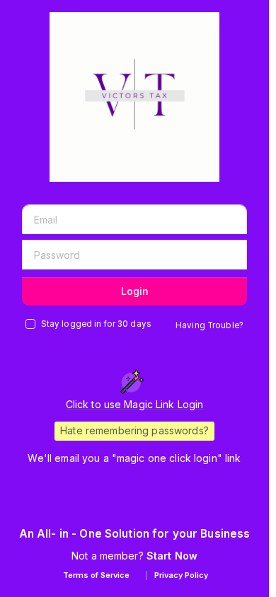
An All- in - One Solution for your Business (135, 533)
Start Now (171, 556)
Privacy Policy (181, 575)
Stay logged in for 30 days (96, 324)
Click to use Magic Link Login (135, 404)
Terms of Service (96, 575)
